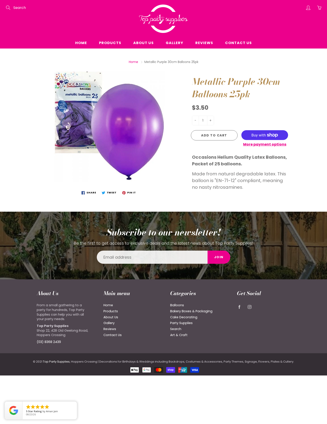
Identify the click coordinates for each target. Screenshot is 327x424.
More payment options (264, 144)
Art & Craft (179, 335)
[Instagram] (249, 307)
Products (110, 42)
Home (81, 42)
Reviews (204, 42)
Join (219, 257)
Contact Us (238, 42)
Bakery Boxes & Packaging (191, 311)
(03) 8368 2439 (49, 342)
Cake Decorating (183, 317)
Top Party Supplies (56, 361)
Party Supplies (181, 323)
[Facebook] (239, 307)
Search (175, 329)
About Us (143, 42)
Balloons (177, 305)
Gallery (174, 42)
